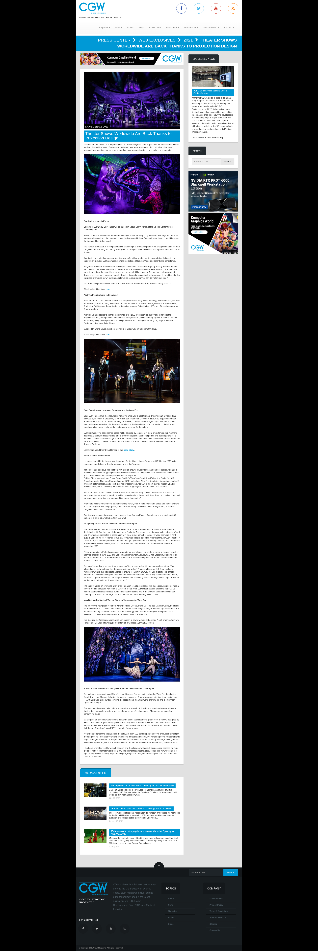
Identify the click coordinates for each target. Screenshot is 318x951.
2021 (189, 40)
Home (171, 899)
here (108, 289)
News (170, 905)
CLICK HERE (198, 137)
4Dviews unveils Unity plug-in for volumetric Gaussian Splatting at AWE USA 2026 (142, 832)
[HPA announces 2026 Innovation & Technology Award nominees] (95, 813)
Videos (130, 27)
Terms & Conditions (219, 911)
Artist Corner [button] (171, 27)
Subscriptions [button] (190, 27)
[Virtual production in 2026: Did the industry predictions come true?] (95, 790)
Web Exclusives (157, 40)
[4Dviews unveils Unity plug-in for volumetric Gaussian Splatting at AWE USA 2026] (95, 836)
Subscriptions (216, 899)
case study (129, 450)
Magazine (172, 911)
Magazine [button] (103, 27)
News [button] (118, 27)
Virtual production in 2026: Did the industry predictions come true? (142, 785)
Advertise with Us (218, 917)
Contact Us (229, 27)
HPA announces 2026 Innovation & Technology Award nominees (141, 808)
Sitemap (213, 924)
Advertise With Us (211, 27)
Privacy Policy (216, 905)
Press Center (115, 40)
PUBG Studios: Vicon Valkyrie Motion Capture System (210, 92)
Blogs (141, 27)
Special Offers (155, 27)
